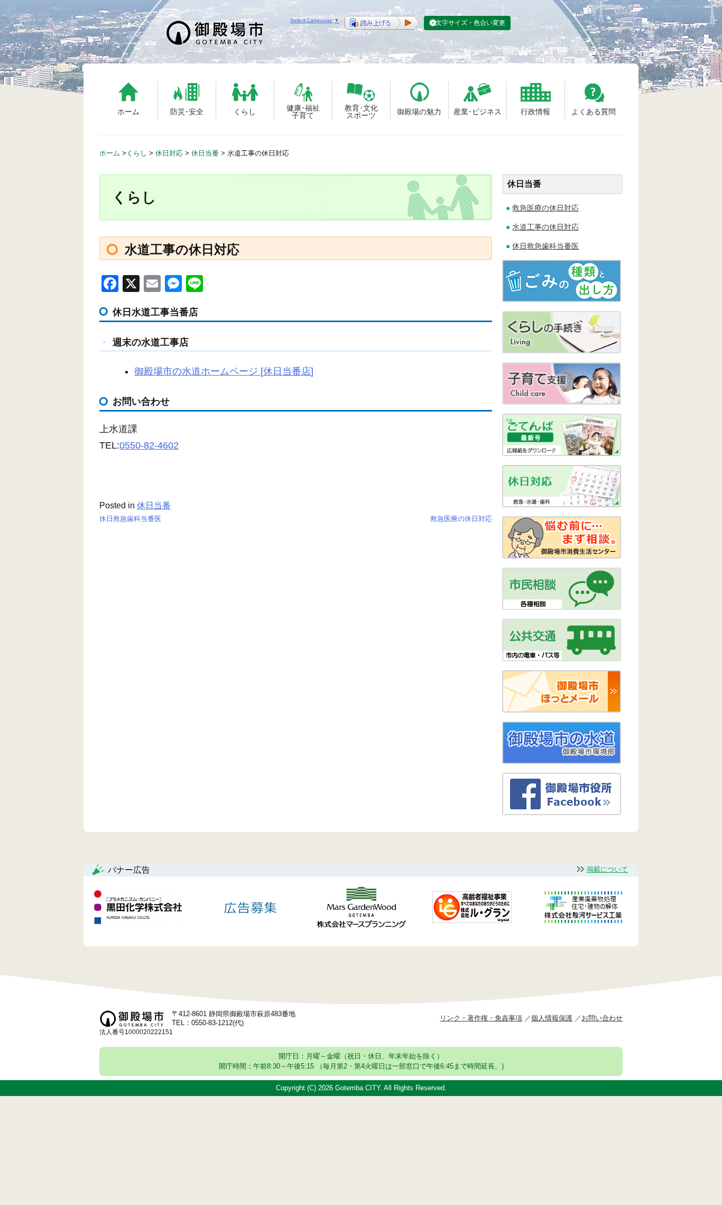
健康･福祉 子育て (303, 111)
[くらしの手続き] (561, 350)
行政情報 (535, 111)
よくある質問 (593, 111)
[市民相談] (561, 606)
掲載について (607, 869)
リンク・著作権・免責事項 (481, 1018)
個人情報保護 (551, 1018)
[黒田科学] (139, 908)
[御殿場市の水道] (561, 760)
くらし (245, 111)
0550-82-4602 (149, 445)
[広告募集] (250, 909)
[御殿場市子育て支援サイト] (561, 401)
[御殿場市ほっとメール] (561, 709)
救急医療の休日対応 (461, 519)
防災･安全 (186, 111)
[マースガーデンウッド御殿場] (361, 909)
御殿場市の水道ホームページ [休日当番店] (223, 371)
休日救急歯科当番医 (130, 519)
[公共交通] (561, 658)
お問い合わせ (602, 1018)
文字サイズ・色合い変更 (470, 22)
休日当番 (154, 505)
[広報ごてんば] (561, 453)
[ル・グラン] (472, 909)
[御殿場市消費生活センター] (561, 555)
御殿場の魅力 (419, 111)
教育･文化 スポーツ (361, 111)
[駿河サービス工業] (583, 909)
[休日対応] (561, 504)
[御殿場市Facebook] (561, 812)
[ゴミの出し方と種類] (561, 299)
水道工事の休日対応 (545, 227)
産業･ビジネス (477, 111)
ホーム (128, 111)
